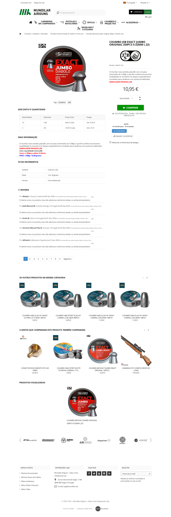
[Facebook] (89, 473)
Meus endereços (27, 481)
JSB (69, 102)
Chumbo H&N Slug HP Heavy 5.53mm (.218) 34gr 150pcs (101, 316)
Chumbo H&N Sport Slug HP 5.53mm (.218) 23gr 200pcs (68, 316)
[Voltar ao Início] (20, 34)
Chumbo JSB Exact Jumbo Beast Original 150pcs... (102, 369)
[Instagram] (104, 473)
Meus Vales (25, 489)
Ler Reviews (120, 131)
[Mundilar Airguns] (34, 12)
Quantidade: (125, 98)
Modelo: (112, 65)
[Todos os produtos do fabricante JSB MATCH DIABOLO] (130, 55)
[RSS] (109, 473)
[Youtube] (99, 473)
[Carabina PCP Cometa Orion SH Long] (136, 350)
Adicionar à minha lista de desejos (125, 142)
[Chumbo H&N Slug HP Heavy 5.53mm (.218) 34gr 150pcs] (101, 298)
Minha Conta (27, 468)
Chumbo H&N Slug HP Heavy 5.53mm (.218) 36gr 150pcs (134, 316)
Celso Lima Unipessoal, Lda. (99, 501)
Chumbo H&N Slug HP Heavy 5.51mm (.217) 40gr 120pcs (34, 316)
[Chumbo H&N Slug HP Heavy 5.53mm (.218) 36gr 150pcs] (134, 298)
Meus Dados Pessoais (29, 485)
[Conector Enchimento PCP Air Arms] (35, 350)
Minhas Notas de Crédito (31, 477)
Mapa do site (39, 2)
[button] (45, 22)
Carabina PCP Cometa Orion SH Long (136, 369)
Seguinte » (68, 259)
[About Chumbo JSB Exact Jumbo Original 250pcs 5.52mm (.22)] (82, 402)
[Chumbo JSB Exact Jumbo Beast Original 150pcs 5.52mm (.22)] (102, 350)
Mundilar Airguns (79, 501)
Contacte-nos (26, 2)
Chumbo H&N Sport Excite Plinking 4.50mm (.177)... (68, 369)
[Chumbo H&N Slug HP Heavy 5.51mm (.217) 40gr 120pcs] (34, 298)
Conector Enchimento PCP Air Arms (35, 369)
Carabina (61, 102)
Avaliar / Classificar (123, 136)
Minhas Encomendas (29, 473)
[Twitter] (94, 473)
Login (149, 17)
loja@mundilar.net (70, 486)
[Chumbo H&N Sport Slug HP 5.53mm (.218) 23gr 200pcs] (68, 298)
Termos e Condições (68, 509)
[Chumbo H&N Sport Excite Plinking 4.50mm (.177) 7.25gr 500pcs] (68, 350)
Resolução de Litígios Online (84, 509)
